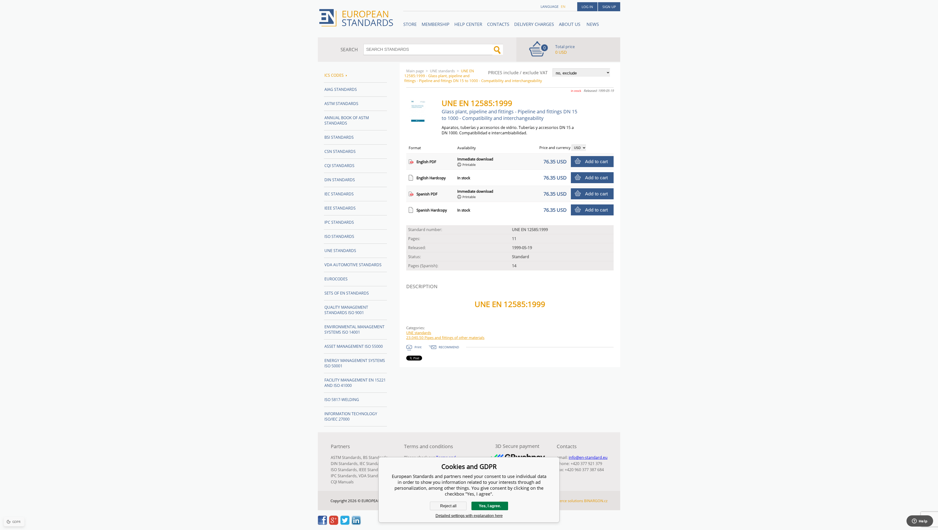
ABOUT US (570, 24)
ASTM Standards (341, 103)
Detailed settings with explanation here (469, 516)
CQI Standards (339, 165)
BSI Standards (339, 137)
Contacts (498, 24)
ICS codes (334, 75)
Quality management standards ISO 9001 (346, 310)
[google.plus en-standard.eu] (333, 523)
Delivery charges (534, 24)
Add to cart (596, 161)
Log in (587, 6)
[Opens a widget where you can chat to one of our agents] (919, 521)
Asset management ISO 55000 (353, 346)
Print (418, 347)
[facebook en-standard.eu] (322, 523)
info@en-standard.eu (588, 457)
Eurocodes (336, 279)
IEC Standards (339, 194)
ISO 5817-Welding (341, 399)
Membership (435, 24)
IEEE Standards (340, 208)
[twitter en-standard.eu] (345, 523)
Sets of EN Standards (346, 293)
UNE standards (442, 70)
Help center (468, 24)
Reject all (448, 506)
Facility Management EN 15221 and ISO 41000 (355, 382)
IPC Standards (339, 222)
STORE (410, 24)
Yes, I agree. (490, 506)
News (592, 24)
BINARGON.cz (596, 500)
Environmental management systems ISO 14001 (354, 329)
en (563, 6)
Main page (415, 70)
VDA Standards (372, 475)
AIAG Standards (340, 89)
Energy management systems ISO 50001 (354, 363)
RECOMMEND (449, 347)
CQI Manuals (342, 482)
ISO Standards (339, 236)
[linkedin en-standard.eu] (356, 523)
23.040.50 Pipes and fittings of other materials (445, 337)
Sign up (609, 6)
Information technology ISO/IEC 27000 (350, 416)
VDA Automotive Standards (353, 264)
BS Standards (375, 457)
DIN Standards (339, 179)
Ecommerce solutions (565, 500)
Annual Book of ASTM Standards (346, 120)
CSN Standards (340, 151)
